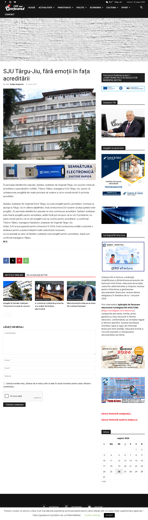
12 (119, 460)
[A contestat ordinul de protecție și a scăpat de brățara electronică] (49, 291)
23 (142, 466)
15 (136, 460)
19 (119, 466)
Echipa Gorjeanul (16, 84)
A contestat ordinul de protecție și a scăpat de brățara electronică (49, 306)
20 (125, 466)
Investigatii (64, 7)
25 (111, 471)
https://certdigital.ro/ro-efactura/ (118, 310)
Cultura (111, 7)
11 (111, 460)
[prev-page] (5, 315)
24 (104, 471)
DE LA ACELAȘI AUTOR (37, 275)
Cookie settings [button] (92, 515)
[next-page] (9, 315)
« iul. (103, 481)
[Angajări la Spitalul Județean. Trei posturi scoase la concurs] (17, 291)
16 (142, 460)
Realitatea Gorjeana (11, 300)
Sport (124, 7)
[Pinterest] (19, 261)
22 (136, 466)
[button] (141, 7)
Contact (9, 14)
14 (130, 460)
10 (104, 460)
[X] (13, 261)
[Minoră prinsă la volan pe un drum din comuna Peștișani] (81, 291)
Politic (80, 7)
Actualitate (45, 7)
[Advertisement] (74, 39)
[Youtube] (15, 2)
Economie (95, 7)
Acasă (31, 7)
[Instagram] (10, 2)
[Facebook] (5, 2)
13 (125, 460)
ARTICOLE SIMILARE (14, 275)
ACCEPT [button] (109, 515)
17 (104, 466)
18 (111, 466)
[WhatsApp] (26, 261)
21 (130, 466)
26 (119, 471)
